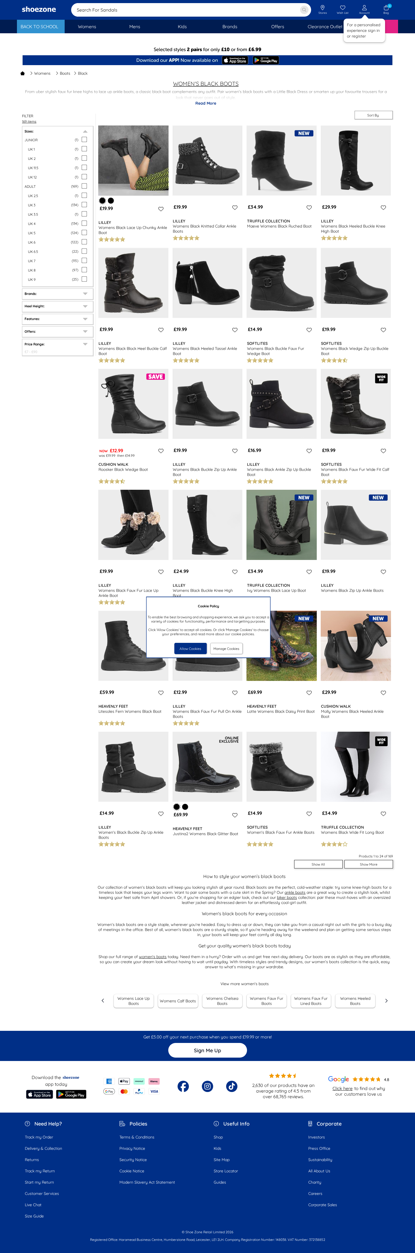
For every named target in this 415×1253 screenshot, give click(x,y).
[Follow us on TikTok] (231, 1086)
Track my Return (40, 1170)
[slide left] (103, 1000)
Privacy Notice (132, 1148)
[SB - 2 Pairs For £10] (207, 49)
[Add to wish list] (160, 209)
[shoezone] (39, 10)
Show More (368, 864)
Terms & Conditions (136, 1137)
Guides (220, 1182)
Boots (65, 73)
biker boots (287, 897)
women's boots (153, 956)
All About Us (319, 1170)
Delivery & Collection (43, 1148)
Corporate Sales (322, 1204)
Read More (205, 103)
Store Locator (226, 1170)
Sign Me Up (207, 1050)
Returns (32, 1159)
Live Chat (33, 1204)
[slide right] (386, 1000)
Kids (217, 1148)
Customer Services (42, 1193)
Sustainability (320, 1159)
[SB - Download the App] (207, 60)
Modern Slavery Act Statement (147, 1182)
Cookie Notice (131, 1170)
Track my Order (39, 1137)
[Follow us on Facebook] (183, 1086)
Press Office (319, 1148)
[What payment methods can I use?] (131, 1086)
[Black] (111, 201)
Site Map (222, 1159)
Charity (314, 1182)
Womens (42, 73)
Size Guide (34, 1216)
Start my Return (39, 1182)
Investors (316, 1137)
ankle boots (295, 892)
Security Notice (133, 1159)
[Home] (23, 73)
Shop (218, 1137)
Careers (315, 1193)
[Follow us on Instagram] (207, 1086)
